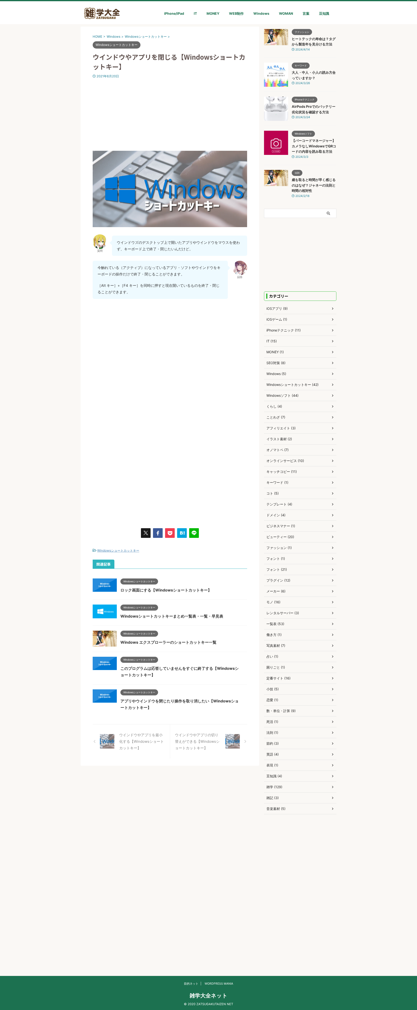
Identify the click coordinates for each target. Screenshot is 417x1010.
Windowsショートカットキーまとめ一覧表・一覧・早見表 (171, 616)
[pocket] (170, 533)
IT (195, 13)
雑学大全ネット (209, 995)
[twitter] (146, 533)
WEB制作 (236, 13)
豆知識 (324, 13)
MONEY (213, 13)
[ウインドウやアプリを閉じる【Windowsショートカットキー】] (182, 533)
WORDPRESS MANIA (219, 983)
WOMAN (286, 13)
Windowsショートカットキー (118, 550)
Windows (261, 13)
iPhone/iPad (174, 13)
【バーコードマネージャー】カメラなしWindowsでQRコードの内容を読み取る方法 (314, 145)
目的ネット (191, 983)
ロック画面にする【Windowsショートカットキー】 (166, 590)
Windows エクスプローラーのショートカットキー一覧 (168, 642)
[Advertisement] (170, 114)
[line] (194, 533)
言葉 (306, 13)
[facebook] (158, 533)
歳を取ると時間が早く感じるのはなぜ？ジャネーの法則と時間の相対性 (314, 185)
